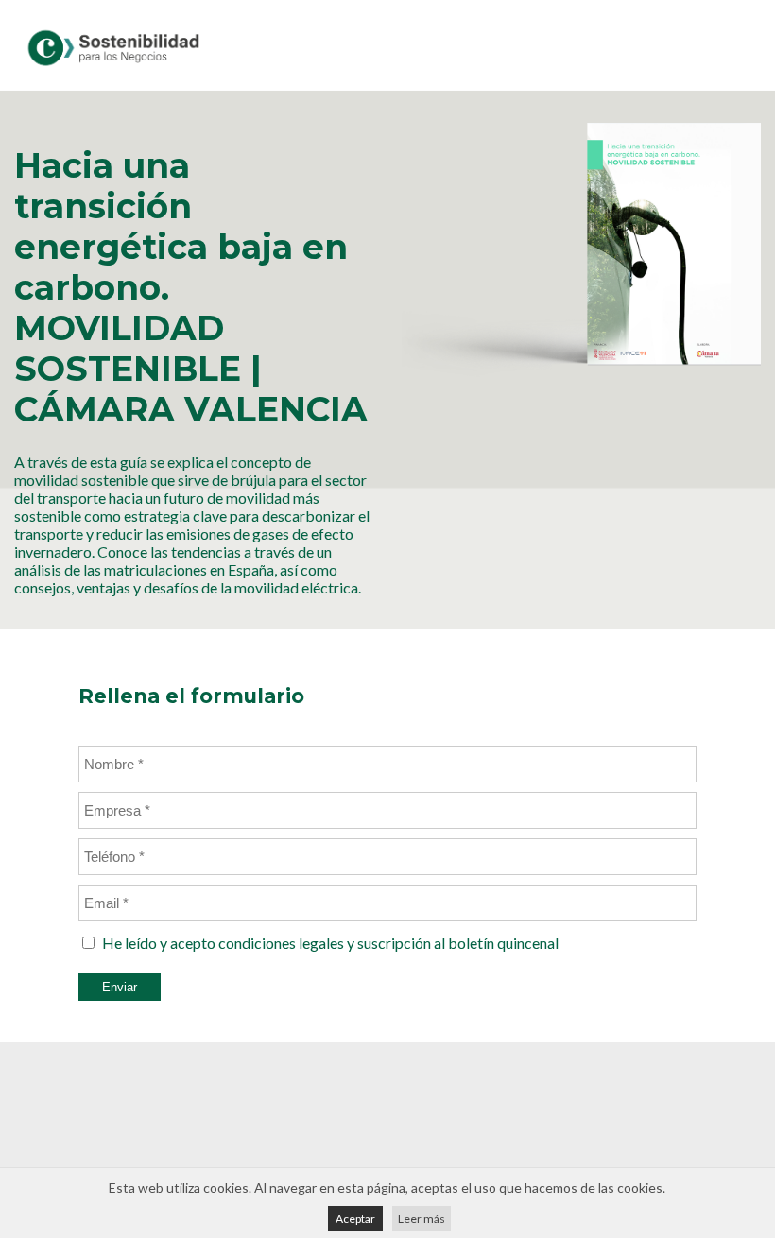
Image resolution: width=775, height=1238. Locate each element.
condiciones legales (281, 943)
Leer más (421, 1219)
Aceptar (355, 1219)
